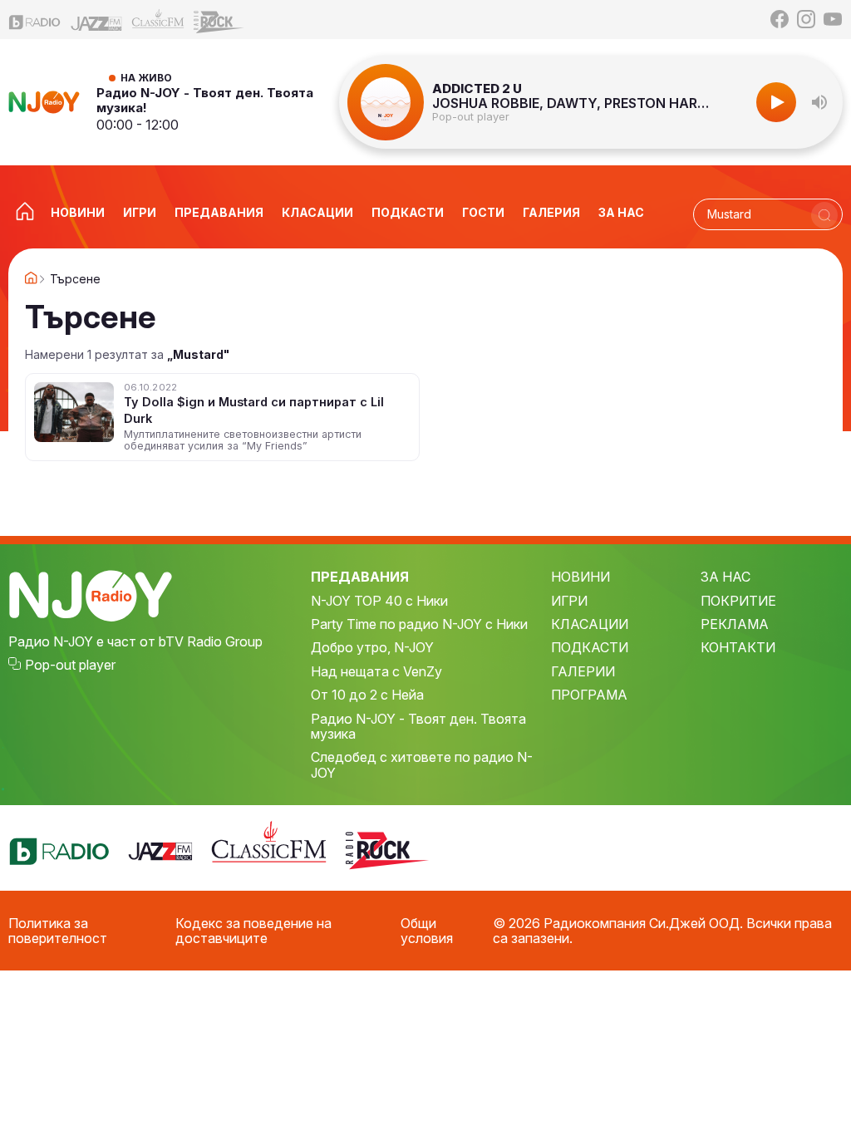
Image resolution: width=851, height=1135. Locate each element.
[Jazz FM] (96, 19)
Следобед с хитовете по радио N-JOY (422, 764)
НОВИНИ (580, 576)
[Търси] (824, 215)
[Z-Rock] (219, 20)
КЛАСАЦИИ (589, 624)
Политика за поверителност (57, 931)
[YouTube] (833, 19)
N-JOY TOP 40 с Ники (379, 600)
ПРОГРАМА (589, 694)
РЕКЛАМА (735, 624)
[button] (819, 102)
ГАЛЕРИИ (583, 671)
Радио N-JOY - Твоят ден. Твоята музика (418, 726)
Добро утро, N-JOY (372, 647)
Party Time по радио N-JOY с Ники (419, 624)
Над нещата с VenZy (376, 671)
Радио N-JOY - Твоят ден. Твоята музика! (204, 100)
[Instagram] (806, 19)
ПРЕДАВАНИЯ (360, 576)
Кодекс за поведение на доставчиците (253, 931)
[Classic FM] (157, 19)
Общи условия (427, 931)
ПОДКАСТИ (589, 647)
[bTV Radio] (34, 19)
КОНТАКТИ (738, 647)
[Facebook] (780, 19)
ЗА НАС (725, 576)
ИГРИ (569, 600)
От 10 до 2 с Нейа (367, 694)
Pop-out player (470, 117)
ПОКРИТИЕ (738, 600)
